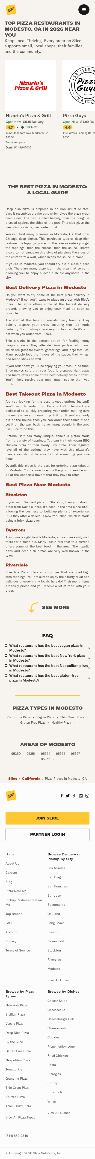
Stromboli (55, 1092)
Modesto (54, 969)
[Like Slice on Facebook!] (62, 796)
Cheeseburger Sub (61, 1019)
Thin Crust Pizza (18, 1088)
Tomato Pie (14, 1069)
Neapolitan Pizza (18, 1060)
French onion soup (61, 1046)
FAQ (9, 923)
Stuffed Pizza (15, 1097)
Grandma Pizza (17, 1078)
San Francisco (58, 886)
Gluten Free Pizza (18, 1051)
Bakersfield (56, 941)
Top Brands (14, 914)
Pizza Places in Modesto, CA (66, 778)
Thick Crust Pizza (18, 1106)
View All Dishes (59, 1113)
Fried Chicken (58, 1056)
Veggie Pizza (15, 1024)
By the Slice (14, 1042)
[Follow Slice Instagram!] (87, 796)
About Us (12, 863)
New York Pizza (17, 1005)
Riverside (54, 959)
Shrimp (53, 1083)
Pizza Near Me (16, 891)
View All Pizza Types (20, 1117)
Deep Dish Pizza (17, 1033)
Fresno (52, 932)
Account (12, 932)
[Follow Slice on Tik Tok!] (74, 796)
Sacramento (56, 905)
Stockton (54, 950)
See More (56, 607)
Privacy (11, 941)
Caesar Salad (57, 1001)
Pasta (52, 1065)
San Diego (55, 877)
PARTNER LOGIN (47, 834)
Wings (52, 1101)
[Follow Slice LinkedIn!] (81, 796)
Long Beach (56, 923)
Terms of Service (18, 950)
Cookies (53, 1037)
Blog (9, 882)
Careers (11, 873)
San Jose (54, 895)
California (31, 778)
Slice (12, 778)
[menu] (83, 9)
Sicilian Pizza (15, 1014)
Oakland (54, 914)
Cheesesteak (57, 1028)
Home (10, 854)
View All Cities (58, 980)
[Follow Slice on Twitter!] (67, 796)
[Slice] (11, 10)
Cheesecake (56, 1010)
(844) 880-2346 (17, 1136)
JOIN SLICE (47, 818)
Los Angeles (56, 868)
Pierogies (54, 1074)
